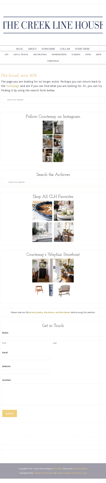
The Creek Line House (53, 25)
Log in (84, 473)
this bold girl (57, 469)
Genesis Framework (79, 469)
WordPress (77, 473)
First (4, 343)
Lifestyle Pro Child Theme (43, 473)
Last (55, 343)
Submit (10, 413)
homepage (12, 86)
